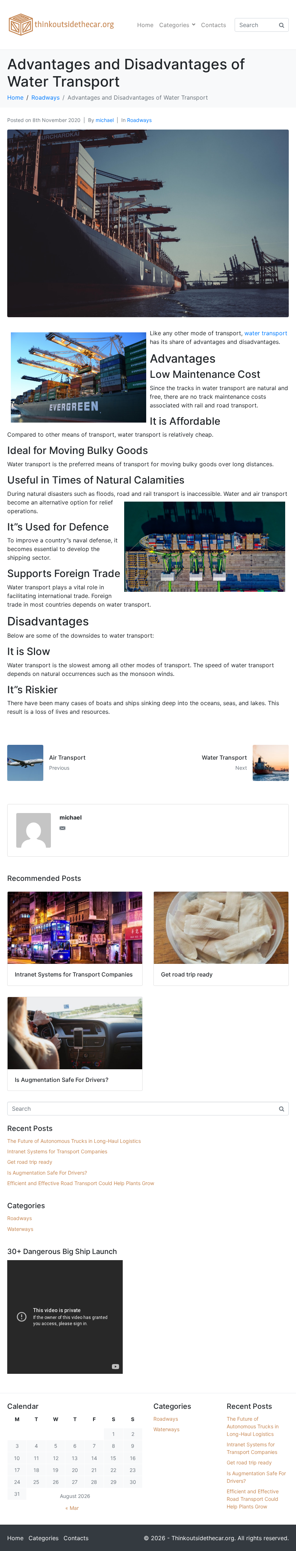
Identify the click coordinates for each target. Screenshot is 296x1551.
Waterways (20, 1229)
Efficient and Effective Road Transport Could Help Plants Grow (80, 1183)
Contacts (213, 25)
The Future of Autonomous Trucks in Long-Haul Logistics (74, 1141)
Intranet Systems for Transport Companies (57, 1151)
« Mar (72, 1508)
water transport (265, 333)
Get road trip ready (29, 1162)
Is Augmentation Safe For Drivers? (47, 1173)
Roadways (139, 120)
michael (105, 120)
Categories (174, 25)
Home (145, 25)
